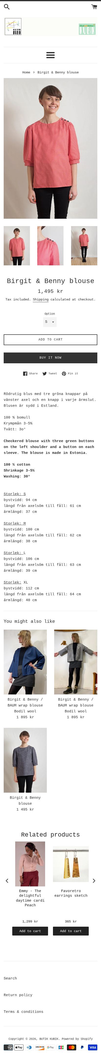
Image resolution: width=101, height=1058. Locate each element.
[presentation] (7, 880)
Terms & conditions (23, 1012)
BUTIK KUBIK (48, 1039)
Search (10, 979)
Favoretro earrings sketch (71, 893)
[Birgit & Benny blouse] (25, 760)
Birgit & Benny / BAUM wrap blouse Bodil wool (25, 706)
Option (50, 314)
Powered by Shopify (77, 1039)
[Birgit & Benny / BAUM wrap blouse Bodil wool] (25, 662)
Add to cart (30, 931)
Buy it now (50, 358)
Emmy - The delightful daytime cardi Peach (30, 898)
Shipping (41, 299)
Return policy (18, 995)
